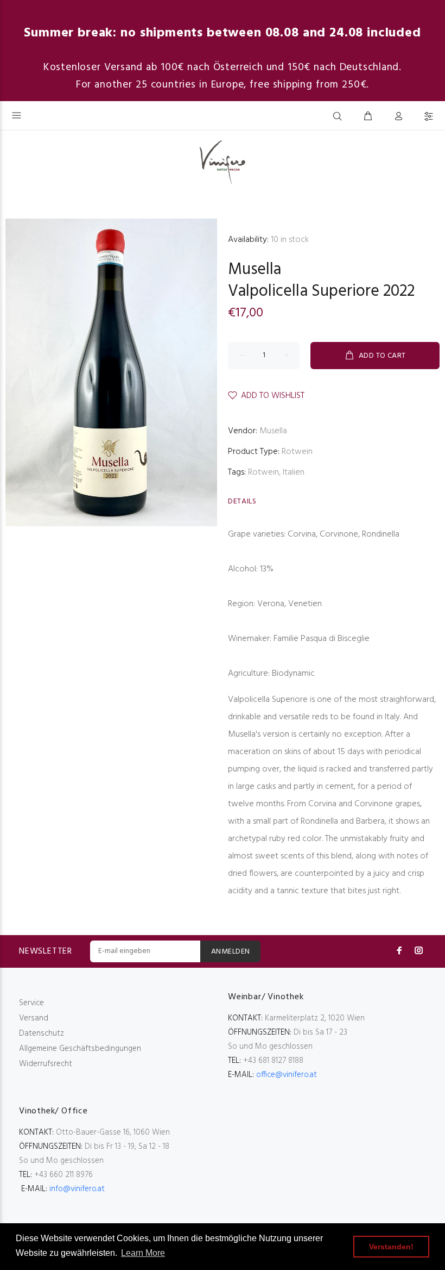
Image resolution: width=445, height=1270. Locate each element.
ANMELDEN (230, 951)
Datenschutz (41, 1033)
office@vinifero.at (286, 1074)
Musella (254, 270)
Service (31, 1003)
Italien (293, 472)
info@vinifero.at (77, 1189)
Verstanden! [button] (391, 1246)
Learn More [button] (143, 1252)
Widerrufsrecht (45, 1063)
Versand (33, 1018)
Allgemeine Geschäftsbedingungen (80, 1048)
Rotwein (297, 452)
